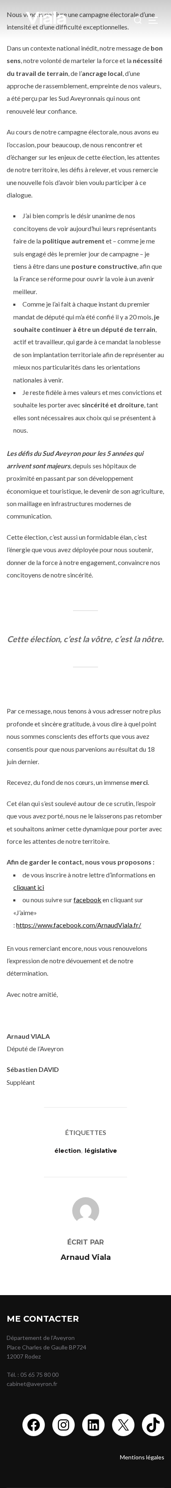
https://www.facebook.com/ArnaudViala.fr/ (78, 925)
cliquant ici (28, 887)
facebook (87, 900)
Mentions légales (142, 1457)
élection (67, 1150)
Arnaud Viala (86, 1257)
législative (101, 1150)
